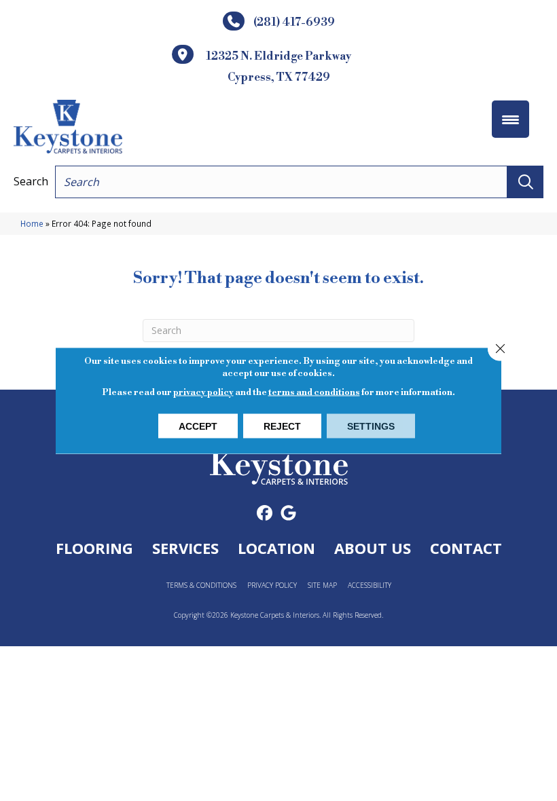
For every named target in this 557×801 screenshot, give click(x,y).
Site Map (322, 585)
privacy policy (203, 392)
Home (31, 223)
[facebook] (264, 513)
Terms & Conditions (201, 585)
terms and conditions (314, 392)
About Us (372, 548)
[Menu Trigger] (510, 119)
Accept (198, 426)
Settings (371, 426)
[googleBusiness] (288, 513)
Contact (466, 548)
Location (276, 548)
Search (31, 181)
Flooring (94, 548)
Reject (282, 426)
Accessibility (369, 585)
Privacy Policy (272, 585)
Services (185, 548)
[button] (525, 182)
